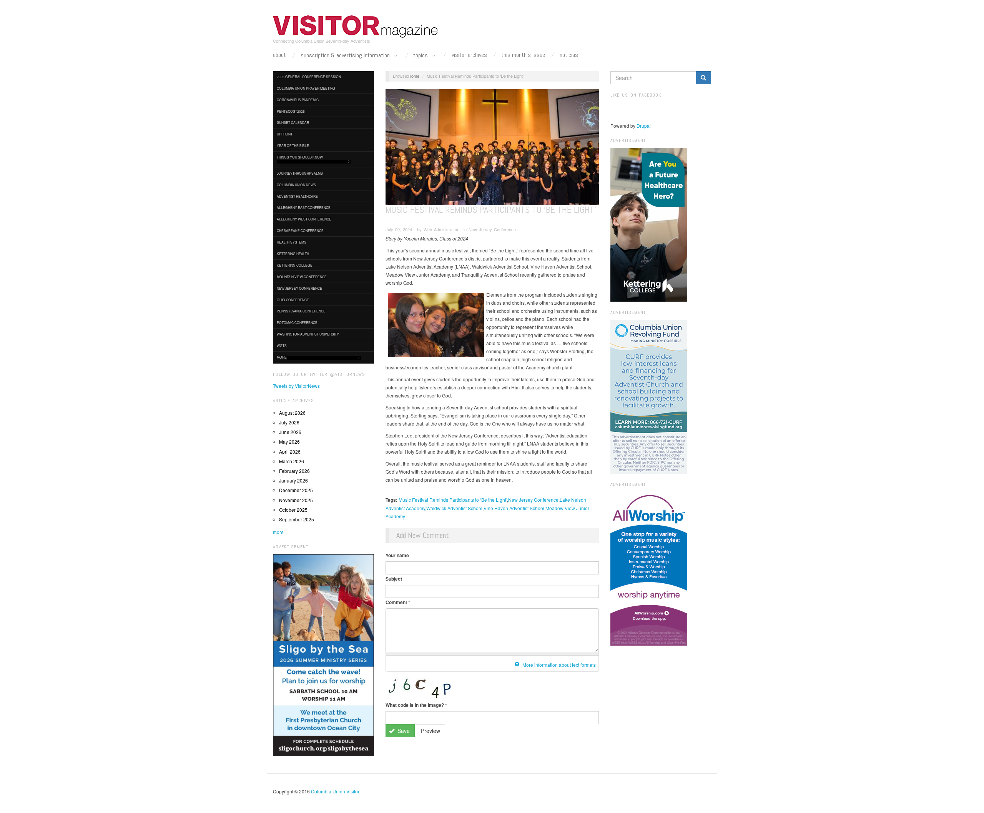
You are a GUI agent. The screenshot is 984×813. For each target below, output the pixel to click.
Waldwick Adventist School (454, 508)
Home (413, 76)
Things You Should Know (300, 157)
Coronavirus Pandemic (298, 99)
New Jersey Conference (299, 288)
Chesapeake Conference (300, 230)
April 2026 (290, 451)
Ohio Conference (293, 299)
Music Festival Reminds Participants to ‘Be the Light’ (453, 499)
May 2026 (289, 441)
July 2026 (289, 422)
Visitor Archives (469, 55)
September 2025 (296, 519)
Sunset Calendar (293, 122)
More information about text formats (558, 664)
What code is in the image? (416, 704)
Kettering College (294, 265)
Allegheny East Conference (304, 207)
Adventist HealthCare (297, 196)
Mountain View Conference (302, 276)
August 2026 (292, 412)
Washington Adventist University (308, 334)
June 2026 (290, 432)
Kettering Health (293, 253)
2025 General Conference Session (309, 76)
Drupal (644, 125)
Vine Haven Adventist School (514, 508)
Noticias (569, 55)
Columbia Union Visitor (335, 791)
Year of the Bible (293, 145)
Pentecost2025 (291, 111)
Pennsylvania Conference (301, 311)
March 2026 (291, 461)
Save (403, 731)
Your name (397, 555)
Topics (421, 55)
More (282, 357)
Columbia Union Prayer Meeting (306, 88)
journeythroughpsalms (300, 173)
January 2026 (293, 480)
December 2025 (296, 490)
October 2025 (293, 509)
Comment (398, 602)
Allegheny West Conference (304, 219)
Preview (430, 731)
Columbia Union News (296, 184)
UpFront (285, 134)
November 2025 (296, 500)
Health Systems (291, 242)
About (279, 55)
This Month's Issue (523, 55)
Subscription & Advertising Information (346, 55)
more (278, 532)
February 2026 (294, 470)
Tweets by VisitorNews (296, 385)
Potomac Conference (297, 322)
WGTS (282, 345)
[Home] (355, 26)
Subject (394, 578)
